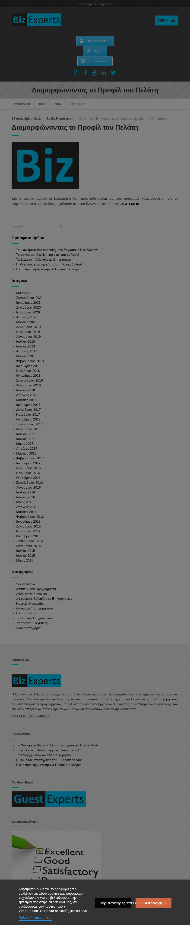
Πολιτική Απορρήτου (35, 917)
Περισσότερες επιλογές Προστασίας (115, 903)
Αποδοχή (153, 903)
